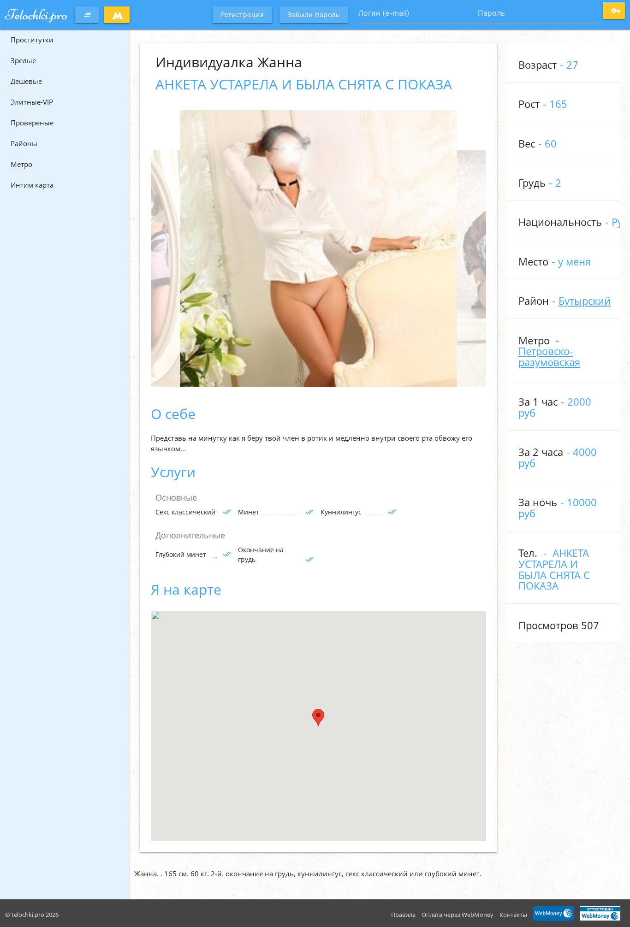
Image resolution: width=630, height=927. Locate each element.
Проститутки (32, 39)
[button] (318, 717)
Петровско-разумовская (549, 356)
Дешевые (26, 81)
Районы (24, 143)
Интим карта (32, 184)
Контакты (513, 914)
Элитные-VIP (32, 101)
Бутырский (585, 300)
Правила (403, 914)
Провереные (32, 122)
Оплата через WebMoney (457, 914)
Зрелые (23, 60)
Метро (21, 164)
